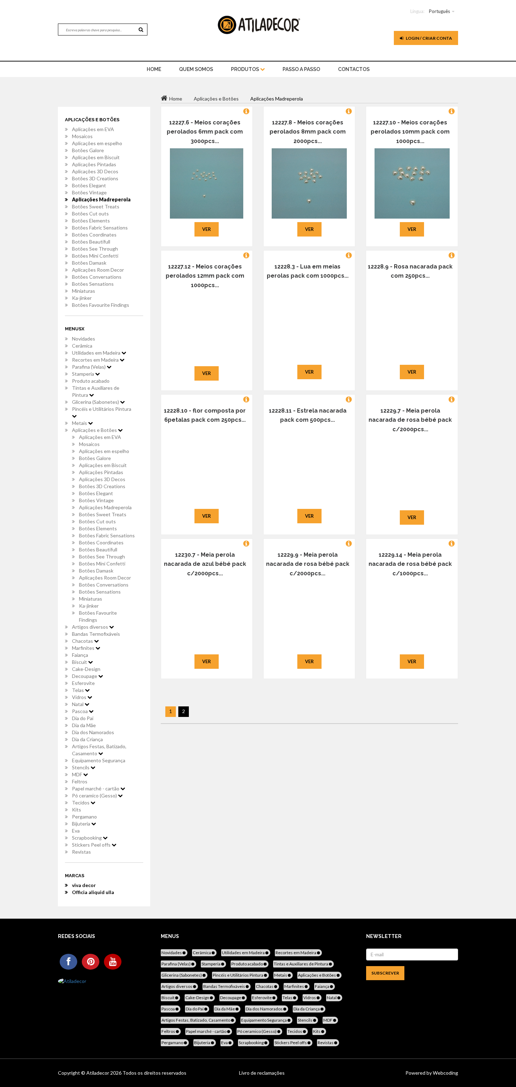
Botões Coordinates (94, 235)
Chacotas (83, 641)
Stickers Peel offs (92, 845)
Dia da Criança (87, 739)
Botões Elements (91, 221)
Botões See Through (95, 249)
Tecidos (81, 802)
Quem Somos (196, 69)
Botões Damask (89, 263)
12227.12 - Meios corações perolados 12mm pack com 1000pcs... (205, 276)
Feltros (79, 781)
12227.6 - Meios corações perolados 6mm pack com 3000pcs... (205, 131)
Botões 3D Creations (95, 178)
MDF (77, 774)
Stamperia (83, 374)
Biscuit (80, 662)
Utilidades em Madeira (96, 353)
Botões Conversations (96, 277)
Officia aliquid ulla (93, 892)
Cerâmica (82, 346)
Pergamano (84, 817)
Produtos (245, 69)
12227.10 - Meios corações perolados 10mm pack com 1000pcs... (410, 131)
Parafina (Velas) (89, 367)
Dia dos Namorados (93, 732)
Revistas (81, 852)
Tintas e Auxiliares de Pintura (95, 391)
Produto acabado (91, 381)
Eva (76, 831)
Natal (78, 704)
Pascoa (80, 711)
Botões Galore (88, 150)
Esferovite (83, 683)
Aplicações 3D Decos (95, 171)
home (154, 69)
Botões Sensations (93, 284)
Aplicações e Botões (95, 430)
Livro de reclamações (262, 1073)
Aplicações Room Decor (98, 270)
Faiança (80, 655)
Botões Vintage (89, 192)
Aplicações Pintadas (94, 164)
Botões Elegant (89, 185)
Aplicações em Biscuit (96, 157)
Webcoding (445, 1073)
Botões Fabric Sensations (100, 228)
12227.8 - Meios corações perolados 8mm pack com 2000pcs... (308, 131)
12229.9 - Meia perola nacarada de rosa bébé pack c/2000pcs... (307, 564)
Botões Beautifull (91, 242)
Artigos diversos (90, 627)
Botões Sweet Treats (95, 206)
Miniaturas (83, 291)
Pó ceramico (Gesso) (95, 795)
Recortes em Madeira (96, 360)
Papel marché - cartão (96, 788)
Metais (80, 423)
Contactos (354, 69)
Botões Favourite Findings (100, 305)
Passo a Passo (301, 69)
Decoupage (85, 676)
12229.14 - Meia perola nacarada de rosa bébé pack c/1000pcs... (410, 564)
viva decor (84, 885)
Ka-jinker (82, 298)
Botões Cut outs (90, 213)
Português (439, 11)
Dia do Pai (82, 718)
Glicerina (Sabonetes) (96, 402)
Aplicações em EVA (93, 129)
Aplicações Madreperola (101, 199)
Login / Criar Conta (428, 38)
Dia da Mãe (84, 725)
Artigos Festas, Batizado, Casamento (99, 749)
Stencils (81, 767)
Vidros (79, 697)
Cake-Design (86, 669)
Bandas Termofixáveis (96, 634)
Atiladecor (98, 1073)
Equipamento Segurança (98, 760)
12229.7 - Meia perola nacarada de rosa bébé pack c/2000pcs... (410, 420)
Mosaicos (82, 136)
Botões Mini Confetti (95, 256)
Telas (78, 690)
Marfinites (83, 648)
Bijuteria (81, 824)
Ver (206, 229)
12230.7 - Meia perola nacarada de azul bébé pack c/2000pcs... (205, 564)
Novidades (83, 339)
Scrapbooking (87, 838)
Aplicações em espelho (97, 143)
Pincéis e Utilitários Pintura (101, 409)
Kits (76, 810)
